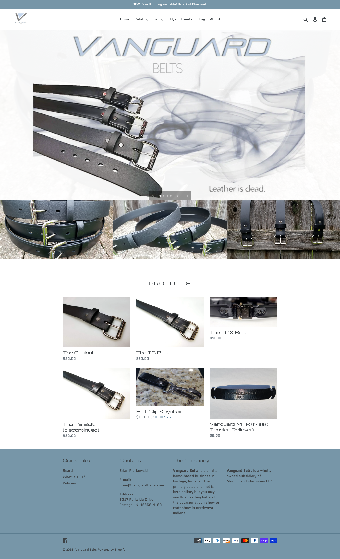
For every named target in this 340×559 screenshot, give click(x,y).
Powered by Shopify (111, 549)
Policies (69, 483)
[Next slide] (178, 195)
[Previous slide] (153, 195)
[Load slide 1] (160, 196)
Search (68, 470)
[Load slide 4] (171, 196)
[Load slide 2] (164, 196)
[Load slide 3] (167, 196)
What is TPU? (74, 476)
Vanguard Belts (86, 549)
